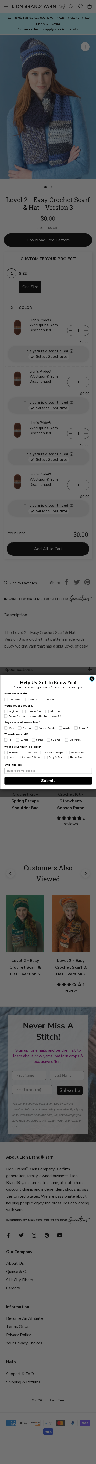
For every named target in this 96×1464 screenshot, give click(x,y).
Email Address (13, 765)
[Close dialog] (91, 678)
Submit (48, 780)
